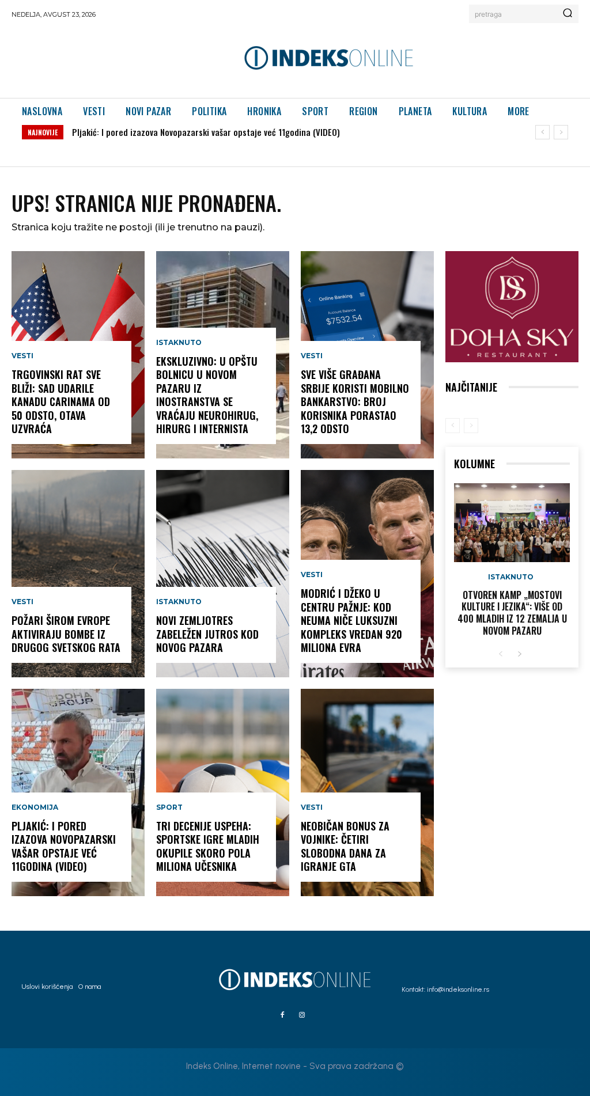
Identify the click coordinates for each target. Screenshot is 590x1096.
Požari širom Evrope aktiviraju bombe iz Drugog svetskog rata (66, 634)
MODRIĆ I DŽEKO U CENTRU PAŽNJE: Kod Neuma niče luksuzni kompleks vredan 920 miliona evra (351, 620)
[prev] (542, 132)
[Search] (567, 14)
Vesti (22, 355)
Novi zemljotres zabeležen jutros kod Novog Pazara (207, 634)
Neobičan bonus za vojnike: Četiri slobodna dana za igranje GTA (345, 846)
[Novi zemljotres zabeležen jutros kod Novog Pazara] (222, 573)
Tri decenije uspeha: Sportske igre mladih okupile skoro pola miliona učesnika (207, 846)
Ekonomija (35, 807)
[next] (561, 132)
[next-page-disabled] (471, 425)
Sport (169, 807)
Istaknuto (179, 342)
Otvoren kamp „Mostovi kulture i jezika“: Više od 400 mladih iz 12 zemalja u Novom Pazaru (512, 613)
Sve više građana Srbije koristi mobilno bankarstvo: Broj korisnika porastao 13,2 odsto (355, 401)
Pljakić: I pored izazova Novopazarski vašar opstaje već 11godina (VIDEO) (206, 132)
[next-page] (519, 654)
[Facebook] (282, 1015)
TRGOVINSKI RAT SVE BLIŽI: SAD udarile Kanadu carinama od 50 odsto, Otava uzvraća (61, 401)
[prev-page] (452, 425)
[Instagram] (302, 1015)
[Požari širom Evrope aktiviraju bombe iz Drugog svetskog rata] (78, 573)
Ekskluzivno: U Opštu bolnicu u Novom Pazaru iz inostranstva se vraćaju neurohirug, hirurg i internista (207, 395)
